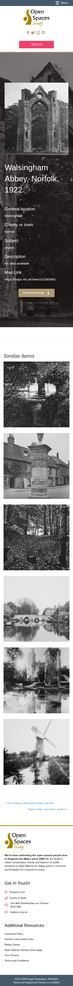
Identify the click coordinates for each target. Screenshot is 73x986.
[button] (36, 293)
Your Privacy (12, 955)
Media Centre (12, 944)
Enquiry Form (17, 892)
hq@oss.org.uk (18, 912)
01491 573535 (18, 898)
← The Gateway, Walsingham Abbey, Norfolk (29, 803)
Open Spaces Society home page (23, 949)
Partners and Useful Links (19, 939)
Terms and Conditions (17, 960)
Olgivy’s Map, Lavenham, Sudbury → (48, 809)
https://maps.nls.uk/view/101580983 (30, 279)
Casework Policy (14, 933)
